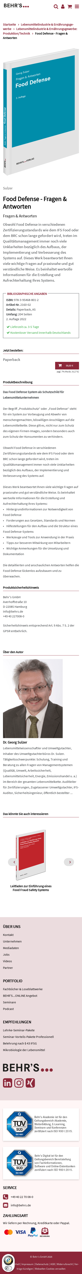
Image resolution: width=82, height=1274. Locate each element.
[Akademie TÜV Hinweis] (41, 1161)
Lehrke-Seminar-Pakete (19, 1030)
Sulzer (8, 188)
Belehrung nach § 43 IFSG (20, 1043)
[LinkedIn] (7, 1083)
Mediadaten (11, 948)
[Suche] (56, 6)
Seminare (9, 1002)
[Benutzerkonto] (62, 6)
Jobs (6, 954)
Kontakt (8, 935)
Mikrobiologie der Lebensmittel (24, 1050)
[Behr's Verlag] (16, 5)
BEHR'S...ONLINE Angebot (20, 996)
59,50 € (69, 365)
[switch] (8, 1268)
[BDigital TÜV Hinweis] (41, 1124)
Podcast (8, 1009)
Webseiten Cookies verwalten (50, 1268)
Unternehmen (12, 941)
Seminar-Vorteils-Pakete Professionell (28, 1037)
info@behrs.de (13, 611)
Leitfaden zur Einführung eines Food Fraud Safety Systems (31, 888)
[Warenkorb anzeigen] (69, 6)
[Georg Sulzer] (33, 698)
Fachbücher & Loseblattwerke (23, 989)
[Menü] (77, 6)
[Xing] (30, 1083)
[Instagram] (18, 1083)
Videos (7, 961)
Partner (8, 968)
